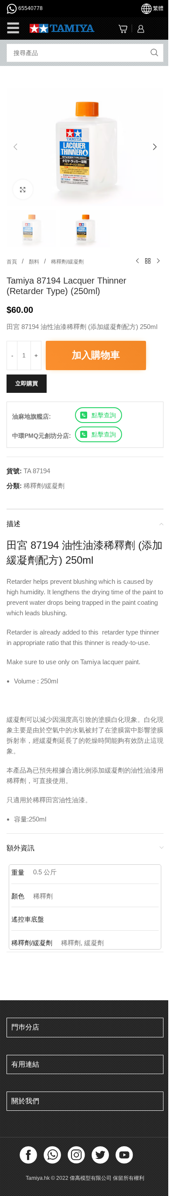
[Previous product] (137, 261)
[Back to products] (148, 261)
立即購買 (26, 383)
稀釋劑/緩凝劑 (67, 262)
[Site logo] (62, 27)
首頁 (12, 262)
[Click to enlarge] (23, 189)
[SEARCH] (154, 53)
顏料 (35, 262)
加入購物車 (96, 355)
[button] (15, 147)
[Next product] (158, 261)
